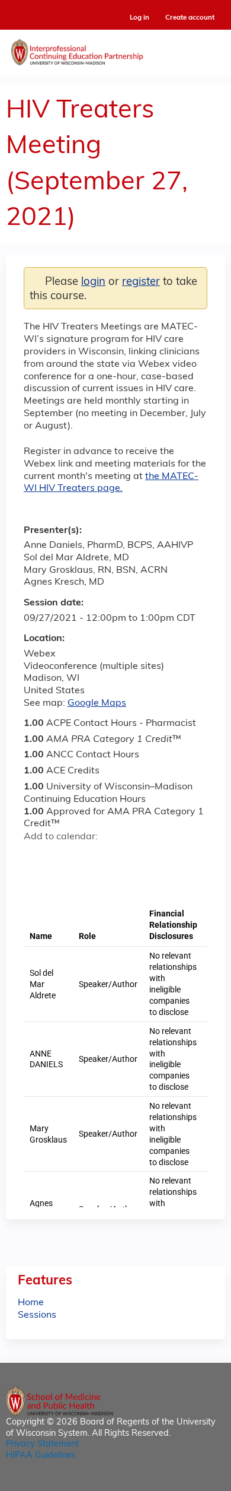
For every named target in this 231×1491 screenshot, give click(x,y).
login (93, 282)
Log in (139, 18)
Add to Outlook (117, 858)
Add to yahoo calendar (62, 858)
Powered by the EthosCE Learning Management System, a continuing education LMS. (183, 1482)
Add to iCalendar (89, 857)
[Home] (115, 49)
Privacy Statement (42, 1444)
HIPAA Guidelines (40, 1455)
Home (31, 1303)
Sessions (37, 1315)
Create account (189, 17)
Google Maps (97, 703)
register (141, 282)
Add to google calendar (36, 858)
